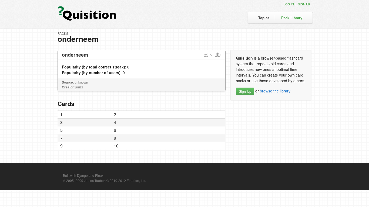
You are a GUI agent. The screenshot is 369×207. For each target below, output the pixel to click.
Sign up (304, 4)
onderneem (75, 54)
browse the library (275, 91)
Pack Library (291, 17)
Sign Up (245, 91)
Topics (263, 17)
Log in (289, 4)
